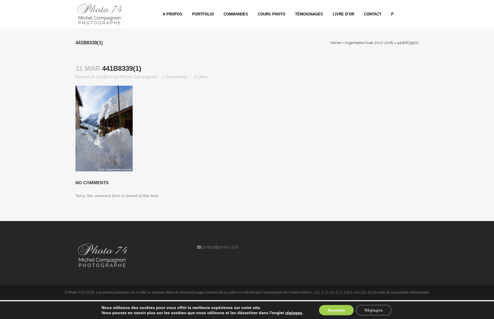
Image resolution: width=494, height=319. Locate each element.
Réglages (373, 310)
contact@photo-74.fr (219, 247)
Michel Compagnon (138, 77)
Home (335, 43)
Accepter (336, 310)
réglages (293, 312)
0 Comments (175, 77)
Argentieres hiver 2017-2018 (368, 43)
